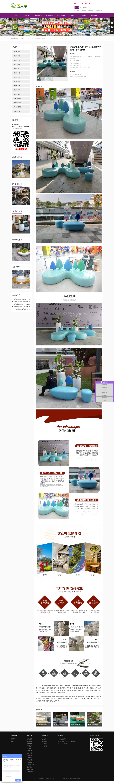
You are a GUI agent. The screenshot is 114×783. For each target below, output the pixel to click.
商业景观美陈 (17, 107)
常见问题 (44, 746)
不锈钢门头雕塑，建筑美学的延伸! (21, 301)
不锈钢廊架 (17, 90)
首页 (16, 15)
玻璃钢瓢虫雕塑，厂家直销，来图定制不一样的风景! (21, 306)
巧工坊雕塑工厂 (47, 778)
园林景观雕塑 (98, 10)
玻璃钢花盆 (17, 81)
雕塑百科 (44, 741)
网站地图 (77, 778)
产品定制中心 (61, 15)
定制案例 (72, 15)
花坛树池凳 (17, 77)
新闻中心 (83, 15)
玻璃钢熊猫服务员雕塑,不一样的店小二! (21, 299)
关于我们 (27, 15)
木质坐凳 (16, 68)
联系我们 (94, 15)
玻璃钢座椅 (38, 38)
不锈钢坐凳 (17, 73)
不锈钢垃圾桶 (17, 111)
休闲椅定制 (31, 38)
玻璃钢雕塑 (90, 10)
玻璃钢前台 (17, 94)
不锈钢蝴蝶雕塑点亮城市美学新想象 (21, 309)
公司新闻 (44, 743)
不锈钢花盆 (17, 85)
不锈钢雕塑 (83, 10)
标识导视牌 (17, 64)
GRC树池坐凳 (17, 98)
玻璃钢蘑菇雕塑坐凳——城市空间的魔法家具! (21, 304)
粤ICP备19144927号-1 (69, 778)
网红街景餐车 (17, 102)
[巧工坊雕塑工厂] (19, 6)
